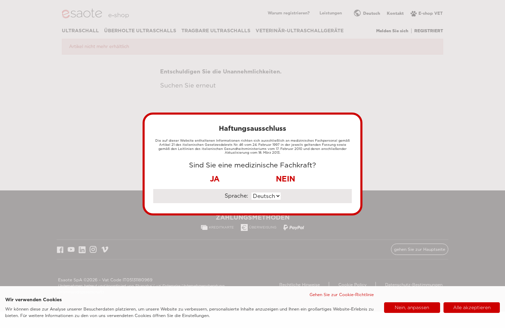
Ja (215, 178)
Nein (285, 178)
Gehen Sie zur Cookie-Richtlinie (342, 294)
